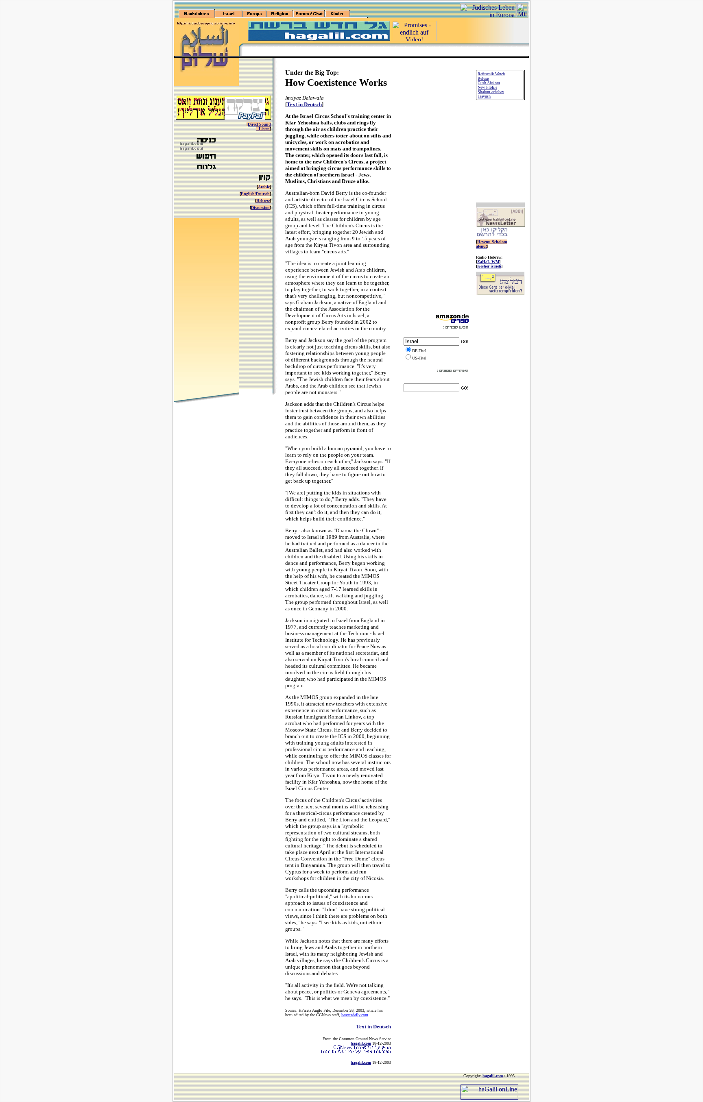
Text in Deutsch (304, 104)
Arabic (264, 187)
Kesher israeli (489, 266)
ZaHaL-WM (488, 261)
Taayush (484, 96)
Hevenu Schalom (492, 242)
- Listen (263, 128)
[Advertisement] (436, 189)
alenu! (481, 246)
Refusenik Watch (491, 74)
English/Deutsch (255, 194)
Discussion (260, 207)
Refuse (483, 78)
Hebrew (263, 200)
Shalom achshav (491, 91)
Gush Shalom (489, 83)
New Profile (487, 87)
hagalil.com (361, 1043)
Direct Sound (259, 124)
